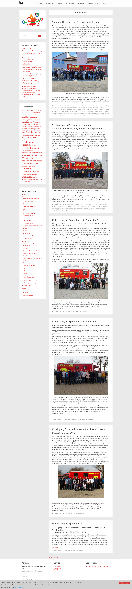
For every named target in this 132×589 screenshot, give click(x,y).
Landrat (41, 172)
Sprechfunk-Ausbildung (90, 113)
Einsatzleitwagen (78, 204)
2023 (31, 110)
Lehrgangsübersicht (29, 277)
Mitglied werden (29, 215)
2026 (23, 113)
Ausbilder (70, 204)
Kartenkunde (55, 109)
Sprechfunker (88, 311)
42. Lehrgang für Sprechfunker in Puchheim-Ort (76, 321)
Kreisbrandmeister (26, 140)
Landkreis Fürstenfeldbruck (72, 111)
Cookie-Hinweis (28, 238)
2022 (66, 204)
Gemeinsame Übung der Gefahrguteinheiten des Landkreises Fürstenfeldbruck (31, 88)
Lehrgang (82, 111)
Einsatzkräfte (27, 122)
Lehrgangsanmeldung (29, 283)
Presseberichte (57, 106)
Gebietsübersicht (28, 201)
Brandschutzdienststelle (30, 251)
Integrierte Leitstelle (100, 107)
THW (28, 181)
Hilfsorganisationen (32, 126)
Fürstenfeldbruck (28, 124)
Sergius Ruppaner (72, 113)
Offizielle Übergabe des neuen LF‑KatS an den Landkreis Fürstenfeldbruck (31, 59)
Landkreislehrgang (94, 208)
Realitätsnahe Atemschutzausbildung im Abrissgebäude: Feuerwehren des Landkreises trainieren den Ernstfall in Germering (32, 67)
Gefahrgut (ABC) (28, 263)
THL (24, 270)
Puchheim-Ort (75, 419)
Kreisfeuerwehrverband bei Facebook (97, 566)
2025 (66, 106)
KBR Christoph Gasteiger (65, 109)
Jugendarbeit (25, 128)
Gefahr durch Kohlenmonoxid (33, 225)
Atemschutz (36, 113)
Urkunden (87, 115)
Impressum (26, 233)
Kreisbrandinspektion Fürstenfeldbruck (74, 206)
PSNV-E (25, 268)
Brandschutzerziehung (30, 253)
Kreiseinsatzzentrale (27, 150)
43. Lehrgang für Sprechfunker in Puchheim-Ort (76, 220)
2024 (35, 110)
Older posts (53, 557)
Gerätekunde (74, 107)
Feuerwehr (36, 122)
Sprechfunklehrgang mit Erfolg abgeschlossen (75, 22)
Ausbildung (71, 106)
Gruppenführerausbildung (86, 107)
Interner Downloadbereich (31, 198)
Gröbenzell (25, 126)
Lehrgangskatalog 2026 (30, 280)
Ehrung (34, 119)
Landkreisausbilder (83, 208)
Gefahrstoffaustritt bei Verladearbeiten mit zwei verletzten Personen (32, 94)
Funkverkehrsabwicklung (64, 107)
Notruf (26, 218)
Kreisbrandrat (86, 109)
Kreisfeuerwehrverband (58, 111)
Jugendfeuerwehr (34, 128)
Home (40, 3)
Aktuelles (25, 292)
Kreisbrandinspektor (90, 206)
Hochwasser (38, 126)
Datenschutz (57, 568)
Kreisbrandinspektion (57, 206)
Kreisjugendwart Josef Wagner (28, 166)
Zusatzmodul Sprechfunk (97, 115)
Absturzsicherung (28, 112)
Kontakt (25, 231)
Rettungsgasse (28, 223)
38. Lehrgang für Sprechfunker (67, 523)
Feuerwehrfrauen (93, 3)
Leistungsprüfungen (29, 265)
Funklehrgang (98, 204)
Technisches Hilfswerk (34, 179)
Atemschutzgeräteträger (28, 114)
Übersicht (26, 290)
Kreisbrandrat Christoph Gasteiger (99, 109)
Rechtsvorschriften (62, 113)
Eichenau (38, 119)
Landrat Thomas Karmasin (29, 174)
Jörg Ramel (106, 204)
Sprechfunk (81, 113)
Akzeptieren (124, 583)
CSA (31, 119)
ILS (94, 107)
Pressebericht (74, 311)
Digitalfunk (26, 256)
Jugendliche (24, 130)
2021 (23, 111)
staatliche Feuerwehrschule (70, 115)
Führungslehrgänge (89, 204)
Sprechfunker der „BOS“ (103, 113)
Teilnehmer (81, 115)
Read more (56, 547)
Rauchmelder (28, 220)
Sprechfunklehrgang (57, 115)
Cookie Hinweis (19, 587)
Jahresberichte (27, 228)
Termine (25, 211)
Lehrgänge (81, 3)
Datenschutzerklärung (29, 236)
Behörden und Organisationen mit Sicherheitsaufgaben (89, 106)
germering (36, 124)
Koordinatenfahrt (77, 109)
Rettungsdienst (25, 179)
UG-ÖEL (25, 273)
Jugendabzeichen (28, 295)
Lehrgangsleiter (90, 111)
